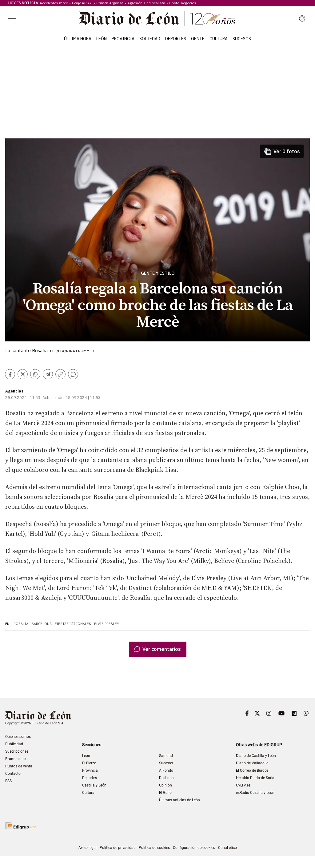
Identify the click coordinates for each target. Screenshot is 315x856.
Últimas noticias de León (179, 800)
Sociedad (149, 39)
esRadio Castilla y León (255, 792)
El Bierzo (89, 763)
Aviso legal (87, 848)
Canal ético (227, 848)
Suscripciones (16, 751)
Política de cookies (154, 848)
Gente (198, 39)
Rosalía (21, 624)
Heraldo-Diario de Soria (255, 778)
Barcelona (41, 624)
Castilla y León (94, 785)
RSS (8, 781)
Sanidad (166, 756)
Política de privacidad (118, 848)
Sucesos (242, 39)
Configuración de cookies (194, 848)
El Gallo (165, 792)
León (101, 39)
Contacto (13, 773)
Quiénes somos (18, 737)
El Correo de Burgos (252, 770)
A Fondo (166, 770)
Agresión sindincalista (146, 3)
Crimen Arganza (109, 3)
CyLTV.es (243, 785)
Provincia (123, 39)
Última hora (77, 39)
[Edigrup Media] (20, 825)
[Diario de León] (157, 18)
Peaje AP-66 (82, 3)
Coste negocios (182, 3)
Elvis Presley (106, 624)
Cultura (218, 39)
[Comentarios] (73, 374)
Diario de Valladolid (252, 763)
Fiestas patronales (73, 624)
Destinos (166, 778)
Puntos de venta (18, 766)
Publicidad (14, 744)
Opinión (165, 785)
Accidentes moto (54, 3)
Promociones (16, 759)
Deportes (175, 39)
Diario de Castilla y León (256, 756)
